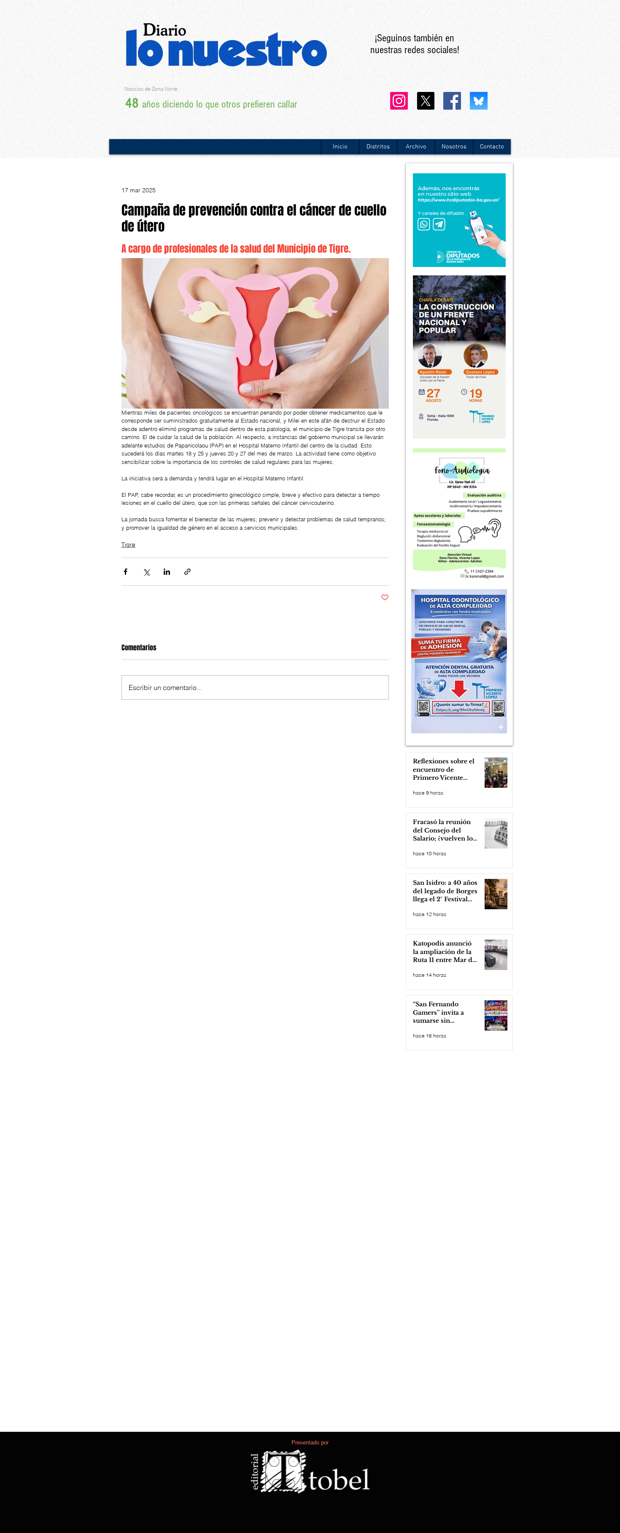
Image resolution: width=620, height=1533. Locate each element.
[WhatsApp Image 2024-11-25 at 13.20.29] (479, 101)
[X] (425, 101)
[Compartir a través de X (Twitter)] (146, 572)
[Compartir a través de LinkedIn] (167, 572)
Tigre (128, 544)
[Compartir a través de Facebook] (125, 572)
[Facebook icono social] (452, 101)
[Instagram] (399, 101)
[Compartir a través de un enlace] (187, 572)
